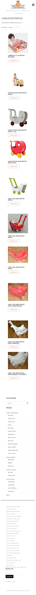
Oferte (8, 495)
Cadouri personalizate (12, 412)
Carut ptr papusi (10, 565)
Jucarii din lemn (10, 479)
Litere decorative (10, 538)
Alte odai (10, 472)
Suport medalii (12, 447)
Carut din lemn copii (11, 557)
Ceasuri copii (11, 421)
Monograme (11, 434)
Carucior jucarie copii (11, 523)
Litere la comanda (10, 514)
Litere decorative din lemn (12, 543)
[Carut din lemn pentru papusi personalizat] (18, 292)
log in (19, 10)
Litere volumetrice (10, 540)
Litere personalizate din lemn (13, 511)
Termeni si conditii (10, 581)
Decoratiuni (11, 459)
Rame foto (10, 440)
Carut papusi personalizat (12, 533)
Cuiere (9, 425)
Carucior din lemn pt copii (12, 521)
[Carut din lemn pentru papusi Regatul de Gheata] (18, 360)
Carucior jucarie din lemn (12, 526)
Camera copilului (10, 457)
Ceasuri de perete (11, 469)
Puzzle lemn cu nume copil (12, 550)
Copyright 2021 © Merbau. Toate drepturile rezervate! (18, 590)
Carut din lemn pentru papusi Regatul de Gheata (17, 373)
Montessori (11, 466)
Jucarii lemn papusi (11, 509)
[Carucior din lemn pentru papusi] (18, 80)
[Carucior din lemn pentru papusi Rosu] (18, 149)
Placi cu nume (11, 437)
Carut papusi (9, 555)
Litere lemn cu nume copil (12, 548)
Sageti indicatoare (12, 444)
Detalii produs (13, 60)
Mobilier (10, 462)
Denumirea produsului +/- (16, 22)
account (28, 10)
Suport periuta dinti (13, 450)
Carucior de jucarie (10, 562)
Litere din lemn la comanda (12, 545)
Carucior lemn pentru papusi (13, 506)
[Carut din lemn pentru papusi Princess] (18, 329)
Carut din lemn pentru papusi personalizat (16, 305)
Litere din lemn (12, 431)
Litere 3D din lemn (10, 536)
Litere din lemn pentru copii (12, 518)
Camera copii (11, 475)
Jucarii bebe (11, 485)
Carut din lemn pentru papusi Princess (16, 342)
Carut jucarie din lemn (11, 528)
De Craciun (11, 428)
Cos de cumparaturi (18, 13)
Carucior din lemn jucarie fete (13, 531)
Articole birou (11, 418)
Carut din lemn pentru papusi (13, 553)
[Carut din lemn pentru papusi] (18, 186)
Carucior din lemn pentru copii (13, 560)
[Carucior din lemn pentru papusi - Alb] (18, 117)
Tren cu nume (11, 453)
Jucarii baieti (11, 481)
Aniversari (10, 415)
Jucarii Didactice (12, 488)
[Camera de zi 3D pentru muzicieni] (18, 43)
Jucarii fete (11, 491)
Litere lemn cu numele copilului (13, 516)
